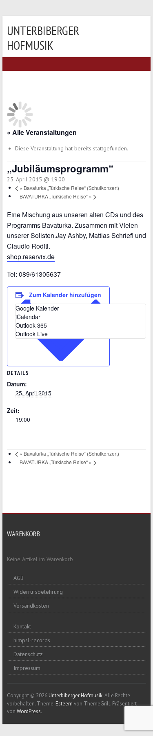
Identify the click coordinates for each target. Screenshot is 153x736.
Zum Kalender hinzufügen (65, 295)
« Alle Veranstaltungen (42, 132)
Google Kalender (37, 308)
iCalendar (28, 317)
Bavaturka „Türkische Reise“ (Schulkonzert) (69, 187)
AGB (18, 578)
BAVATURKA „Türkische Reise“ (56, 196)
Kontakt (22, 626)
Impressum (26, 668)
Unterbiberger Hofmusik (43, 37)
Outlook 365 (31, 325)
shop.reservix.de (31, 256)
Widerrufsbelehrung (38, 591)
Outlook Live (32, 334)
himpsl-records (31, 640)
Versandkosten (31, 605)
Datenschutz (28, 654)
